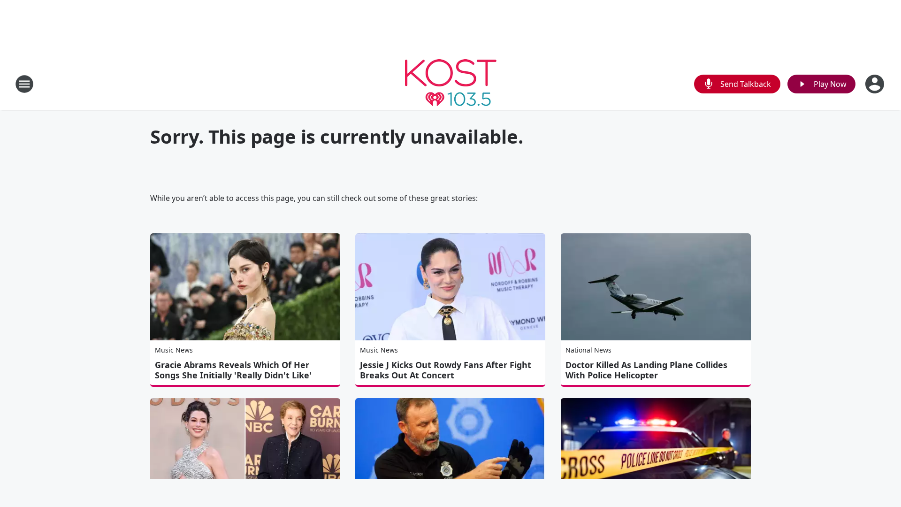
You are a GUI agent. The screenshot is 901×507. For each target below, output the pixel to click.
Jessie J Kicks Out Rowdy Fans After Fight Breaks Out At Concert (445, 370)
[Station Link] (450, 83)
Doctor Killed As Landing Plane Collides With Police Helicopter (646, 370)
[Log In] (875, 84)
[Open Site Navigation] (24, 84)
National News (588, 350)
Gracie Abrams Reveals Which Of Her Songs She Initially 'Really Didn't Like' (233, 370)
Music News (174, 350)
